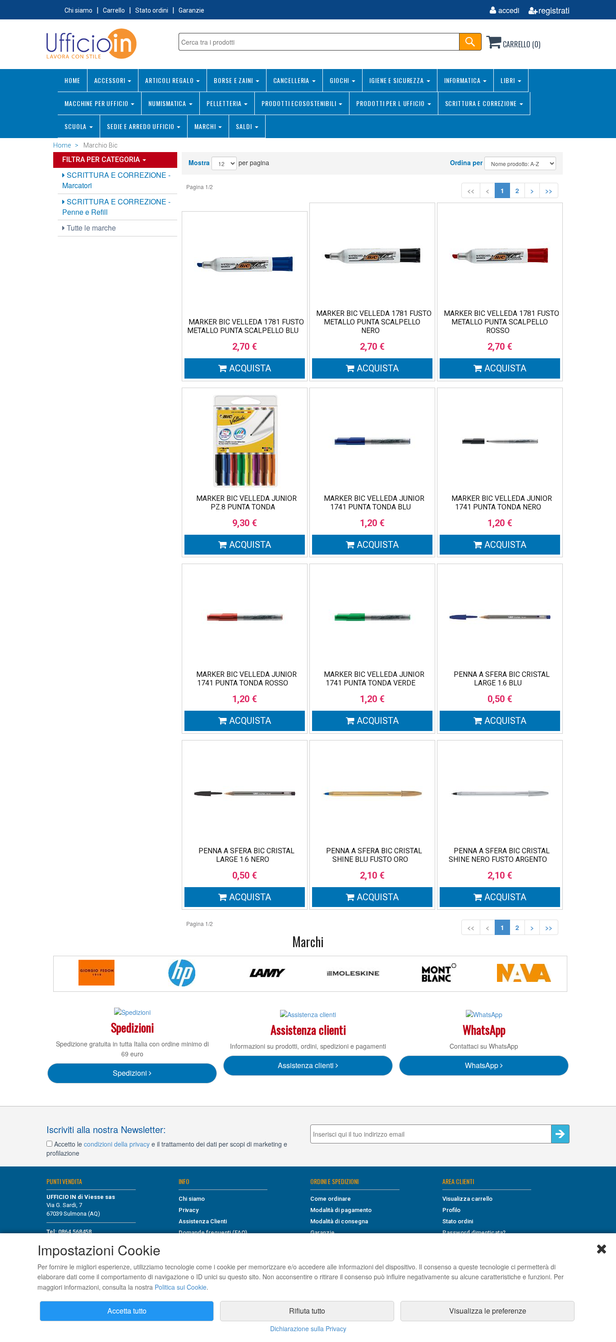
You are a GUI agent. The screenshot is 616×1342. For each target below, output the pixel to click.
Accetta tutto (127, 1310)
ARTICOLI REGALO (170, 80)
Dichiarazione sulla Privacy (308, 1328)
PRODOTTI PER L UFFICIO (391, 103)
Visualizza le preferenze (487, 1310)
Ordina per (466, 162)
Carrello (114, 10)
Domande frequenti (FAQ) (213, 1232)
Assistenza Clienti (203, 1221)
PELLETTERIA (225, 103)
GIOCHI (340, 80)
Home (62, 145)
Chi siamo (78, 10)
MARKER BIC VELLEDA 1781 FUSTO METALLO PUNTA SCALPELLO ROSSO (501, 322)
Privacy (188, 1210)
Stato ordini (151, 10)
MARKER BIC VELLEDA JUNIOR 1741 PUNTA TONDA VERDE (374, 678)
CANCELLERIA (292, 80)
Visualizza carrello (467, 1198)
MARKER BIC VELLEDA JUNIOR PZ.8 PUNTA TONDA (246, 502)
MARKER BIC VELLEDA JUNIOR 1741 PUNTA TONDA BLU (374, 502)
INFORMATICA (463, 80)
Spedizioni (131, 1073)
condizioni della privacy (117, 1143)
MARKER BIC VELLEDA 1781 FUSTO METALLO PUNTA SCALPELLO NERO (374, 322)
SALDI (244, 126)
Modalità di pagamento (341, 1210)
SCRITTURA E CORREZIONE (482, 103)
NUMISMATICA (168, 103)
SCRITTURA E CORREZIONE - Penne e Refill (116, 206)
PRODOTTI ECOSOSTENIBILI (300, 103)
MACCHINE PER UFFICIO (97, 103)
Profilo (451, 1210)
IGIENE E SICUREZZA (397, 80)
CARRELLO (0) (520, 44)
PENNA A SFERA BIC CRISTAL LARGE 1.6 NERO (246, 855)
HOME (72, 80)
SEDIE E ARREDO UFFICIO (141, 126)
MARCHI (205, 126)
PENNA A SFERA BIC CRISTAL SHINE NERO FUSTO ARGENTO (499, 855)
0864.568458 (75, 1231)
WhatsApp (482, 1065)
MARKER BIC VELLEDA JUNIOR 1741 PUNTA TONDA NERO (501, 502)
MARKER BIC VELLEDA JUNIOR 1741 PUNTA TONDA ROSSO (246, 678)
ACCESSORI (110, 80)
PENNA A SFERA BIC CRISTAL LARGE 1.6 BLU (502, 678)
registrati (554, 10)
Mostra (199, 162)
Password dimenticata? (474, 1232)
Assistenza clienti (307, 1065)
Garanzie (191, 10)
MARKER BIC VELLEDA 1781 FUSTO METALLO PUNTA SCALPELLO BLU (245, 326)
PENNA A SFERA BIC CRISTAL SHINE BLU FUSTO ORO (374, 855)
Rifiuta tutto (307, 1310)
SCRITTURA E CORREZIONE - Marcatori (116, 180)
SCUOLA (76, 126)
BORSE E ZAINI (234, 80)
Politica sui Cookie (181, 1286)
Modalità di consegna (339, 1221)
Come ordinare (330, 1198)
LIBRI (508, 80)
